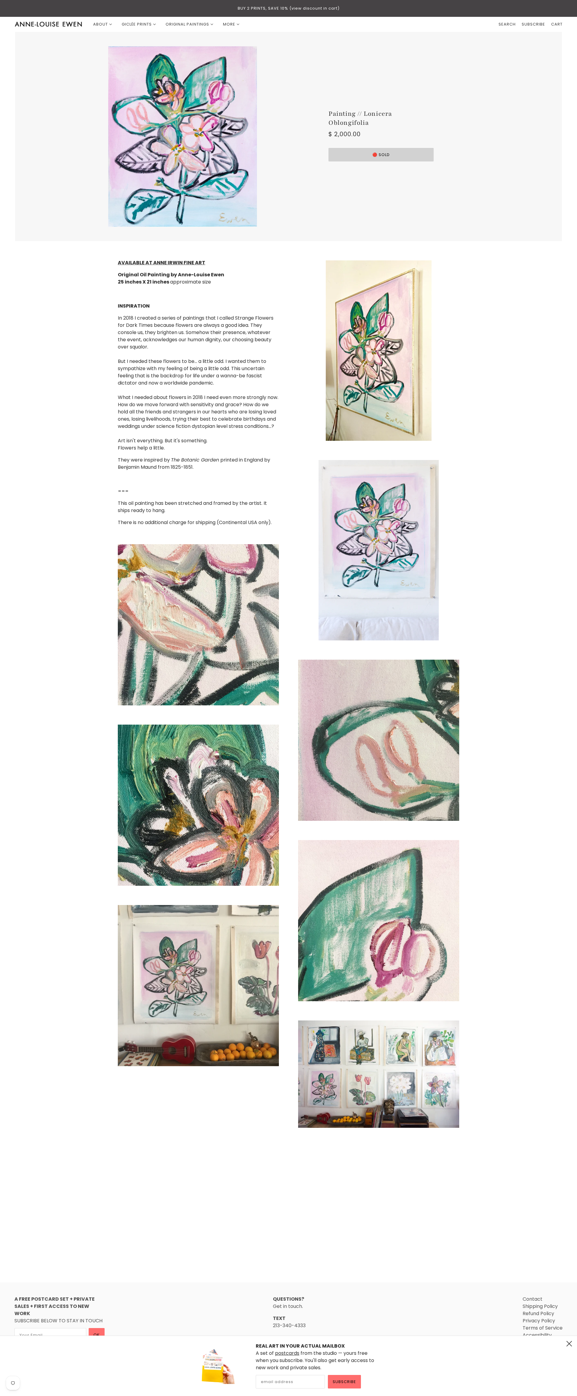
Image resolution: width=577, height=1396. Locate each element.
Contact (532, 1299)
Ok (96, 1335)
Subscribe (344, 1382)
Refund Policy (538, 1313)
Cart (557, 24)
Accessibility (537, 1335)
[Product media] (198, 624)
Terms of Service (543, 1327)
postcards (287, 1353)
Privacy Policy (539, 1320)
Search (507, 24)
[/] (48, 24)
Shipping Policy (540, 1306)
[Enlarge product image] (196, 136)
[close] (569, 1344)
